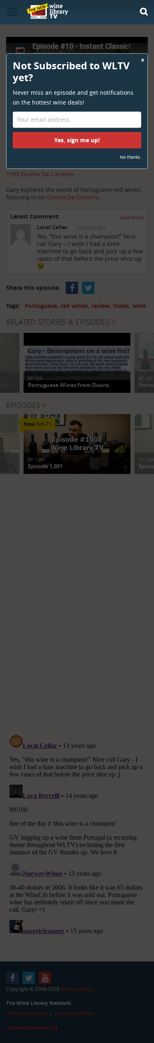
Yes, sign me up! (77, 140)
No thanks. (130, 157)
